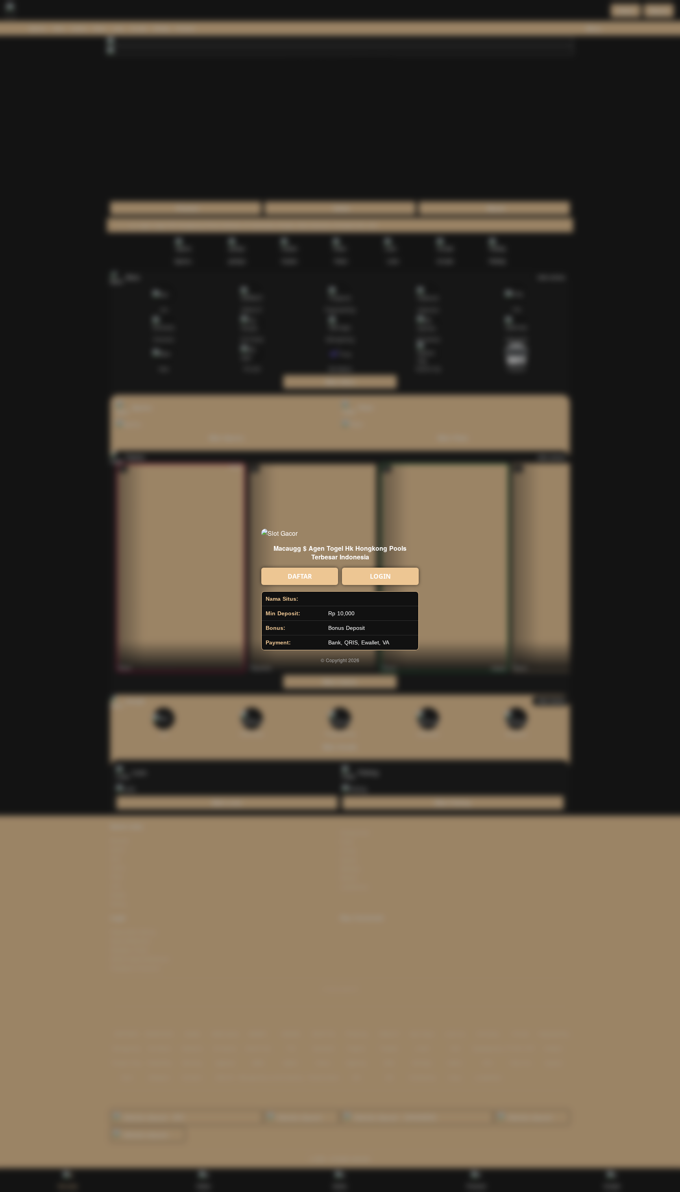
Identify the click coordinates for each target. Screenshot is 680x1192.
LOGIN (380, 576)
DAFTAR (300, 576)
